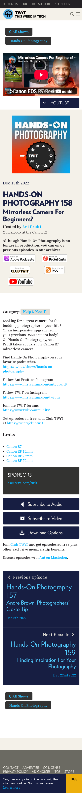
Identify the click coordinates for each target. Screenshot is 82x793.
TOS (58, 772)
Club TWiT (19, 544)
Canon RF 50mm (19, 460)
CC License (51, 768)
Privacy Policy (15, 772)
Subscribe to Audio (45, 504)
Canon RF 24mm (19, 456)
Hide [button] (74, 779)
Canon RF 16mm (19, 451)
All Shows (20, 32)
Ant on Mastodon (53, 557)
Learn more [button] (11, 788)
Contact (11, 768)
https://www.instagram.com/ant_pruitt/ (35, 384)
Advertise (30, 768)
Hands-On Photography (28, 41)
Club (23, 4)
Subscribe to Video (45, 518)
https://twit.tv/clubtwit (25, 423)
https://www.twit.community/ (26, 410)
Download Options (44, 532)
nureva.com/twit (23, 483)
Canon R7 (14, 446)
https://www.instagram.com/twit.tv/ (31, 397)
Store (69, 772)
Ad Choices (41, 772)
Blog (32, 4)
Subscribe (45, 4)
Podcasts (10, 4)
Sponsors (62, 4)
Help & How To (35, 311)
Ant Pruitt (31, 226)
